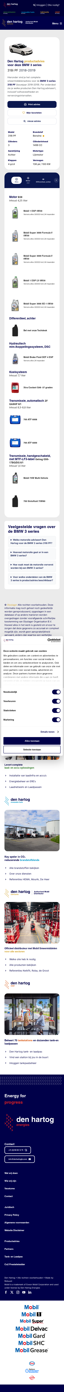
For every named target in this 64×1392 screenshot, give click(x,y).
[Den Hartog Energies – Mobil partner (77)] (32, 811)
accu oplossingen (24, 767)
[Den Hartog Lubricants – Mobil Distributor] (26, 890)
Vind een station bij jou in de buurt (28, 1057)
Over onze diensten (20, 873)
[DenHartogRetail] (17, 981)
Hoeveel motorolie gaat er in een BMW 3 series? (29, 554)
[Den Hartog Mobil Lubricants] (32, 903)
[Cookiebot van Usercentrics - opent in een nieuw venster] (48, 640)
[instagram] (17, 1292)
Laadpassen (35, 786)
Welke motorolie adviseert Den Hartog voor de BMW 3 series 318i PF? (31, 541)
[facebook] (5, 1292)
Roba (35, 970)
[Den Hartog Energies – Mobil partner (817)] (32, 994)
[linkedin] (29, 1292)
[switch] (56, 701)
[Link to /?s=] (34, 5)
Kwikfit (26, 970)
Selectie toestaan (32, 749)
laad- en (8, 767)
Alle (11, 867)
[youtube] (23, 1292)
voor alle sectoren (14, 951)
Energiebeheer (17, 781)
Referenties (15, 879)
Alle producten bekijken (22, 964)
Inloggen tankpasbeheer (22, 1063)
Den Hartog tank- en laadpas (25, 1051)
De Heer (44, 879)
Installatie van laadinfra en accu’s (27, 775)
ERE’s (33, 781)
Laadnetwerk (16, 786)
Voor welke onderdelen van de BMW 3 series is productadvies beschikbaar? (32, 579)
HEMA (26, 879)
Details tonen (47, 732)
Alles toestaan (32, 741)
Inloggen (41, 5)
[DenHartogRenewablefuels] (17, 797)
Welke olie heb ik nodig (22, 959)
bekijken (34, 867)
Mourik (35, 879)
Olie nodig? (54, 5)
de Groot (44, 970)
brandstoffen (21, 867)
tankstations (25, 1040)
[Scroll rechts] (56, 180)
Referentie (15, 970)
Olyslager (12, 604)
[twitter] (11, 1292)
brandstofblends (29, 860)
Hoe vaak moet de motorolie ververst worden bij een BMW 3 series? (32, 566)
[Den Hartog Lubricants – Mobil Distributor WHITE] (20, 20)
